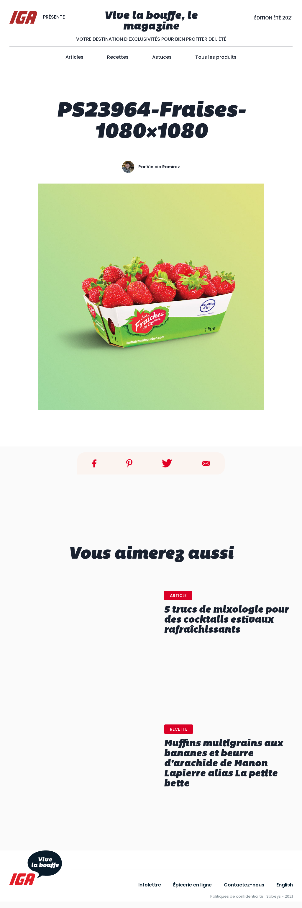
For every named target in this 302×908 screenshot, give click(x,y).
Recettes (118, 57)
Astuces (162, 57)
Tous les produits (216, 57)
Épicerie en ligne (192, 884)
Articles (74, 57)
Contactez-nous (244, 884)
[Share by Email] (206, 463)
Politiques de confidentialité (236, 896)
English (284, 884)
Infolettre (149, 884)
